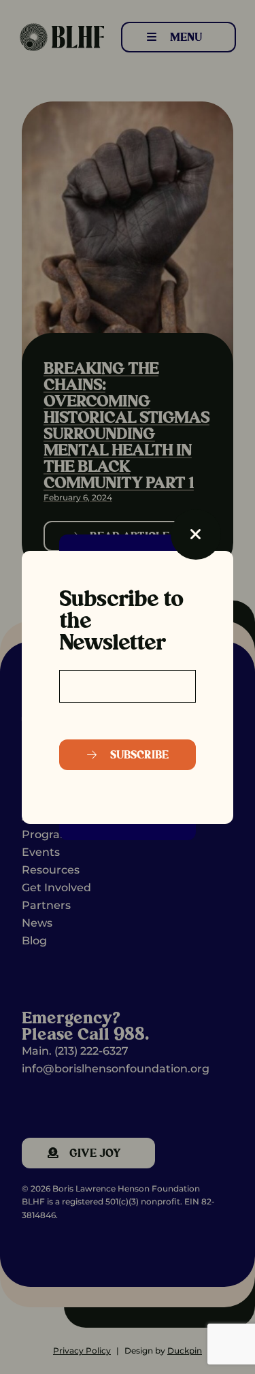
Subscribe (138, 755)
